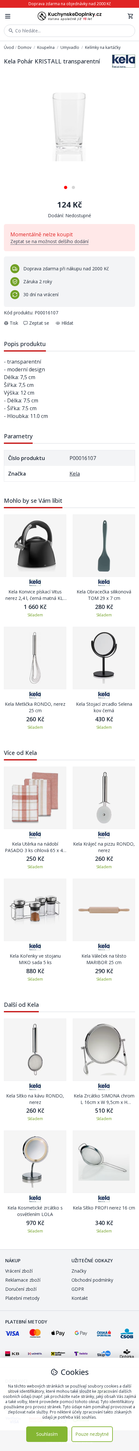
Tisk (14, 323)
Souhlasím (47, 1434)
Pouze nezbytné (92, 1434)
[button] (66, 185)
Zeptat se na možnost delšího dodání (49, 241)
